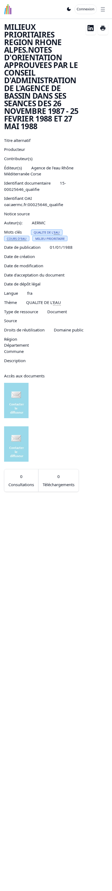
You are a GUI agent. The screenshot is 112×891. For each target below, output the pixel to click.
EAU (57, 232)
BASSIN (17, 96)
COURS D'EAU (16, 239)
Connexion (85, 9)
